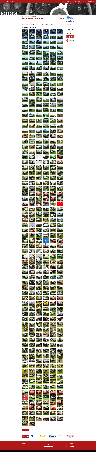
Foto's (75, 1)
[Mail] (60, 18)
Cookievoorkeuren (50, 450)
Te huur (84, 1)
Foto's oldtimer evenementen (27, 16)
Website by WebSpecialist (60, 450)
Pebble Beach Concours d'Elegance (34, 16)
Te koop (79, 1)
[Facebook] (63, 18)
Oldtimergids (89, 1)
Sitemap (55, 450)
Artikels (63, 1)
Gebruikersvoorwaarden (41, 450)
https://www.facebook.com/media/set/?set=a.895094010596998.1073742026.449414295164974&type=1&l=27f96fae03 (38, 24)
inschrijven (72, 446)
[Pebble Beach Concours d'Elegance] (25, 31)
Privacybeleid (46, 450)
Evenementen (69, 1)
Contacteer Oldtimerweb (25, 445)
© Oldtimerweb (35, 450)
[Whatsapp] (61, 18)
